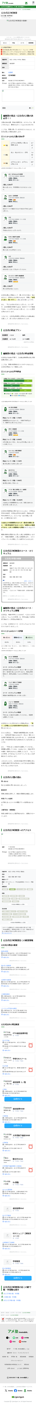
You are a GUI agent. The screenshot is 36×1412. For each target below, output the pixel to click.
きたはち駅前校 (7, 1189)
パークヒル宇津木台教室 (9, 1008)
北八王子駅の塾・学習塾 (11, 1293)
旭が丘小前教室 (6, 965)
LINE (17, 1338)
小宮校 (4, 1089)
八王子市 (12, 9)
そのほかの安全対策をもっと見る (18, 922)
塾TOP (2, 9)
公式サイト (18, 1099)
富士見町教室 (6, 1268)
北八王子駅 (18, 9)
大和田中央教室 (6, 980)
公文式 (10, 72)
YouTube (24, 1341)
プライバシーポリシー (17, 1360)
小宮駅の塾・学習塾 (10, 1297)
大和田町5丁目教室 (8, 1242)
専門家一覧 (14, 1356)
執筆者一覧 (5, 1356)
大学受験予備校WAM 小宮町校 (12, 1166)
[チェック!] (31, 1045)
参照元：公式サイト (28, 581)
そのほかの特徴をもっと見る (18, 904)
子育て (14, 1341)
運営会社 (26, 1364)
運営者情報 (23, 1356)
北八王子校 (5, 1040)
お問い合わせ (10, 1368)
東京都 (7, 9)
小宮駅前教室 (5, 994)
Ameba (10, 1391)
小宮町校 (5, 1116)
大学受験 (26, 1338)
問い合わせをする (7, 933)
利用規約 (31, 1356)
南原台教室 (4, 951)
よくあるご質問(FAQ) (23, 1368)
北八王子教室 (6, 1215)
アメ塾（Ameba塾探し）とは (21, 1349)
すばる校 (5, 1066)
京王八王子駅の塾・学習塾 (12, 1300)
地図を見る (6, 957)
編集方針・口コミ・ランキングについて (18, 1352)
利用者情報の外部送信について (13, 1364)
